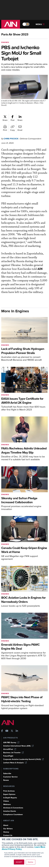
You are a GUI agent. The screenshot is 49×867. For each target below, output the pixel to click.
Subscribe (7, 773)
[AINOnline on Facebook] (2, 731)
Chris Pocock (11, 138)
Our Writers (8, 829)
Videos (6, 801)
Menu (39, 24)
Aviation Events (9, 811)
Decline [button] (30, 862)
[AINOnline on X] (12, 731)
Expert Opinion (9, 794)
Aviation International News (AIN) (17, 746)
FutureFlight (8, 756)
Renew (6, 780)
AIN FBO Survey (9, 742)
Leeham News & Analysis (13, 763)
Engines (5, 42)
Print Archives (9, 791)
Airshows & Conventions (13, 808)
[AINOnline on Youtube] (6, 731)
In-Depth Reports (10, 798)
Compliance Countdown (13, 814)
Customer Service (10, 777)
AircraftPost (8, 749)
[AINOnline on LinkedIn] (17, 731)
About (5, 825)
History (6, 832)
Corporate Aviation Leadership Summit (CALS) (22, 759)
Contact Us (7, 835)
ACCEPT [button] (19, 862)
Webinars (7, 804)
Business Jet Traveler (12, 753)
